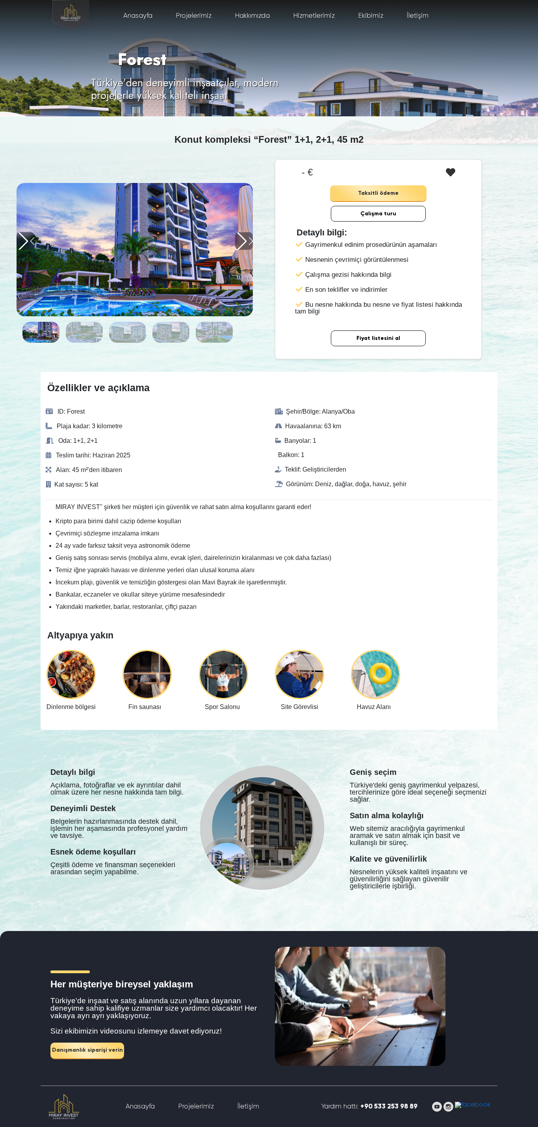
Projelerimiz (193, 16)
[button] (244, 241)
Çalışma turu (378, 213)
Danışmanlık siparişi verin (87, 1050)
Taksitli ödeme (378, 193)
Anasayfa (137, 16)
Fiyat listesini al (378, 338)
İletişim (418, 16)
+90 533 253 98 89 (388, 1106)
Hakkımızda (252, 16)
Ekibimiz (370, 16)
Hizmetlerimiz (314, 16)
